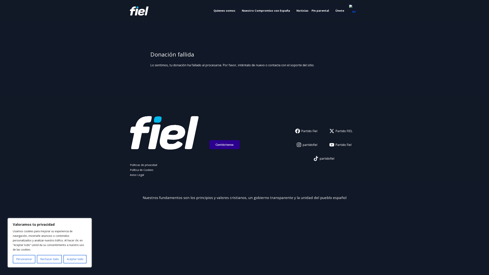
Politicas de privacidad (143, 165)
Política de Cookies (141, 170)
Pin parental (320, 10)
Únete (339, 10)
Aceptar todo (75, 259)
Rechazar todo (49, 259)
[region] (50, 242)
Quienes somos (224, 10)
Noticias (302, 10)
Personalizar (24, 259)
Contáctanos (224, 144)
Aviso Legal (137, 175)
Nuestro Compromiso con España (266, 10)
